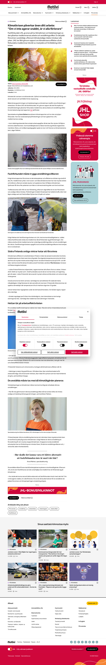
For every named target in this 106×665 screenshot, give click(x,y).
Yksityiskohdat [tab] (43, 317)
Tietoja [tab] (81, 317)
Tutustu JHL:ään (84, 157)
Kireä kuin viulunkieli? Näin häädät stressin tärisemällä (84, 69)
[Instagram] (82, 642)
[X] (93, 642)
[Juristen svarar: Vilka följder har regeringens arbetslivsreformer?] (22, 539)
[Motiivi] (53, 7)
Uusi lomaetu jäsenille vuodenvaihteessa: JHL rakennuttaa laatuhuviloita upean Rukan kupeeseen (85, 61)
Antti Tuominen (16, 83)
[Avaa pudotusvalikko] (18, 13)
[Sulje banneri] (87, 311)
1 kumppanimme (26, 325)
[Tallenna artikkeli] (36, 549)
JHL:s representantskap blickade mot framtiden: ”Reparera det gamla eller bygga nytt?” (52, 587)
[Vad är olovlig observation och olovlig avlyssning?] (83, 572)
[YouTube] (75, 642)
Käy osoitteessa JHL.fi (80, 200)
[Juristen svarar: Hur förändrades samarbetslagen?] (83, 539)
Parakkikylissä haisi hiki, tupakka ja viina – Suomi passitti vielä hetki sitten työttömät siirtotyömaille (86, 36)
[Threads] (86, 642)
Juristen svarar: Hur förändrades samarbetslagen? (80, 553)
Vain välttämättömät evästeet (29, 352)
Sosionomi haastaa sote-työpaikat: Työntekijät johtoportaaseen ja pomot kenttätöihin (85, 44)
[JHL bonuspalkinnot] (37, 490)
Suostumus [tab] (25, 317)
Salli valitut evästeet (53, 352)
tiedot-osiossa (69, 335)
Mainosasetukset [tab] (62, 317)
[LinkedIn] (97, 642)
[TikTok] (71, 642)
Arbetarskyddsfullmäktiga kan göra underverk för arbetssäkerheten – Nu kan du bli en (22, 587)
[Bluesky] (89, 642)
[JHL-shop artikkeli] (84, 102)
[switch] (43, 345)
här (31, 110)
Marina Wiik (25, 83)
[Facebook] (78, 642)
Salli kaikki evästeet (76, 352)
